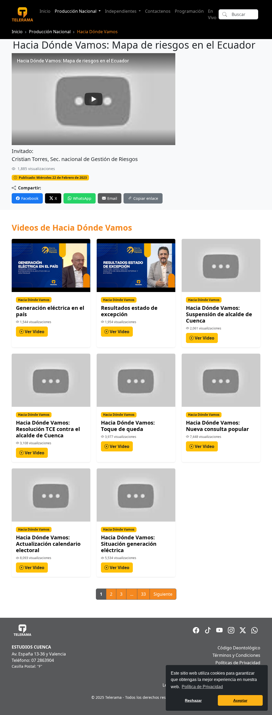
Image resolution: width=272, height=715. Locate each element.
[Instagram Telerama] (231, 630)
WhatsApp (82, 198)
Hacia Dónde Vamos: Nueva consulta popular (217, 426)
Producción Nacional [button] (76, 11)
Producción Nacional (50, 32)
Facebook (30, 198)
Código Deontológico (239, 648)
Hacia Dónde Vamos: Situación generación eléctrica (128, 544)
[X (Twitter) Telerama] (243, 630)
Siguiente (163, 594)
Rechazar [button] (193, 700)
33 (143, 594)
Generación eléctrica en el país (50, 311)
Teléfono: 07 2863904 (33, 660)
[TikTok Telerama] (208, 630)
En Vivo (212, 14)
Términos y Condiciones (236, 655)
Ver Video (34, 332)
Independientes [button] (121, 11)
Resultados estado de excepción (129, 311)
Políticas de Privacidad (237, 663)
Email (112, 198)
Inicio (45, 11)
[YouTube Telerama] (219, 630)
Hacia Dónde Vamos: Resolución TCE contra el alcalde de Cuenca (48, 429)
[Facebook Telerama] (196, 630)
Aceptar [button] (240, 700)
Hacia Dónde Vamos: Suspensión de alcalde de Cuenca (219, 314)
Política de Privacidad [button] (202, 686)
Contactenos (158, 11)
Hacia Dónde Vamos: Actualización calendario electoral (48, 544)
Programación (189, 11)
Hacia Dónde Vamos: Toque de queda (128, 426)
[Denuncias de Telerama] (254, 630)
